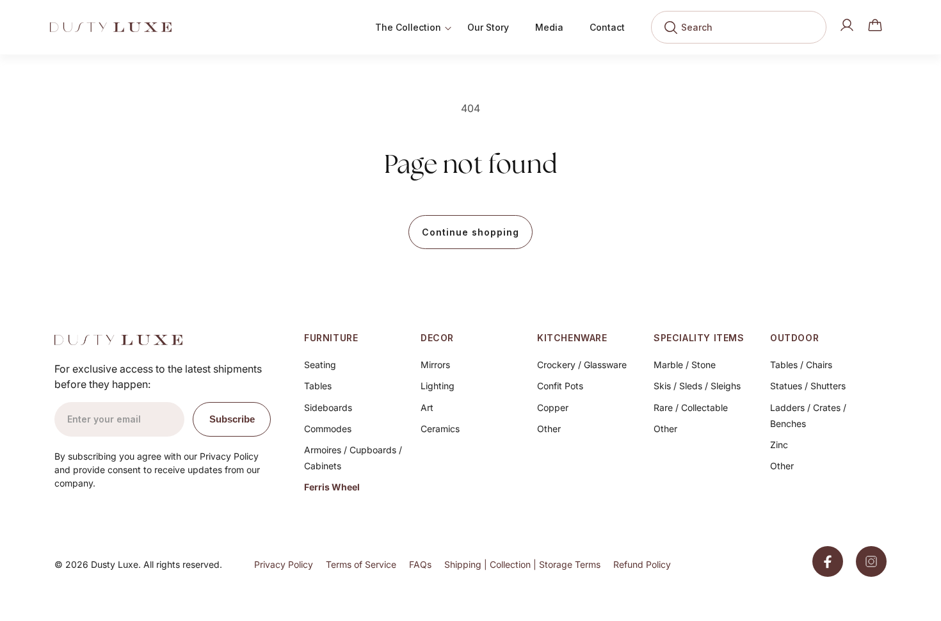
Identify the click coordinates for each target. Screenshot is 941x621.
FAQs (420, 564)
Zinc (779, 444)
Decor (437, 337)
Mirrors (435, 364)
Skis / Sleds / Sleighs (697, 385)
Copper (552, 407)
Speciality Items (699, 337)
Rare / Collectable (691, 407)
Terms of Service (361, 564)
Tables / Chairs (801, 364)
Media (549, 27)
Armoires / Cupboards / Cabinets (353, 457)
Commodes (327, 428)
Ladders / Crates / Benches (808, 415)
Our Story (488, 27)
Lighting (437, 385)
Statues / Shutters (808, 385)
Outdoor (794, 337)
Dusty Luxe (114, 564)
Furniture (331, 337)
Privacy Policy (283, 564)
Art (427, 407)
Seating (320, 364)
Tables (318, 385)
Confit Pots (560, 385)
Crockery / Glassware (582, 364)
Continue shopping (470, 232)
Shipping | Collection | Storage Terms (522, 564)
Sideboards (328, 407)
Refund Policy (642, 564)
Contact (607, 27)
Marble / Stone (685, 364)
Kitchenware (572, 337)
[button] (875, 25)
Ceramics (440, 428)
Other (549, 428)
